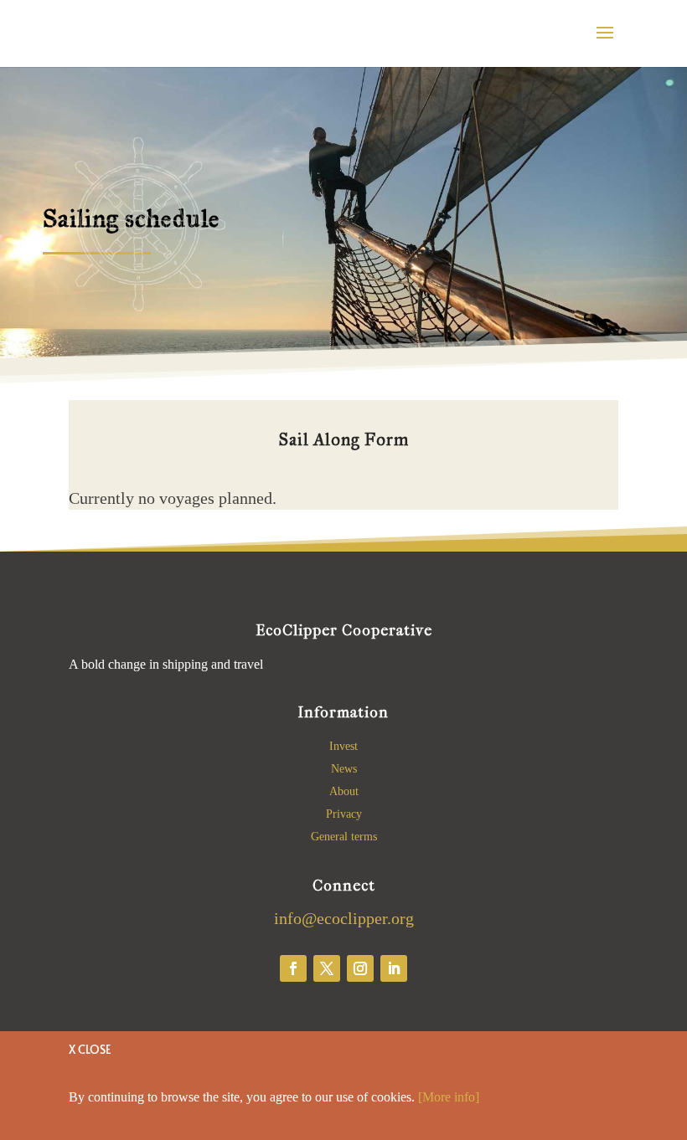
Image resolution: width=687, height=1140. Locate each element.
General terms (344, 836)
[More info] (448, 1097)
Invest (343, 746)
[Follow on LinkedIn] (393, 968)
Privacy (344, 814)
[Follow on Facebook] (293, 968)
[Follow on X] (326, 968)
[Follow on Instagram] (360, 968)
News (344, 769)
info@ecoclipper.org (344, 918)
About (344, 791)
